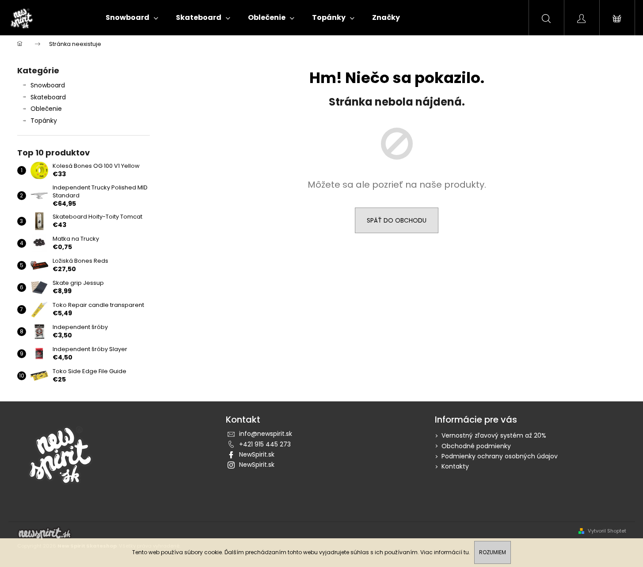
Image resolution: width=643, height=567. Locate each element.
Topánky (43, 120)
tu (466, 552)
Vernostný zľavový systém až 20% (493, 435)
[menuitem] (132, 17)
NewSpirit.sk (256, 454)
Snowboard (47, 85)
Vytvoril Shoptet (607, 531)
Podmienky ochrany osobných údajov (499, 456)
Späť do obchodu (396, 220)
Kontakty (455, 466)
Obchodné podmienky (476, 446)
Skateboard (48, 97)
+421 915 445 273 (265, 444)
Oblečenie (46, 108)
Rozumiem (492, 552)
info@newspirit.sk (265, 433)
